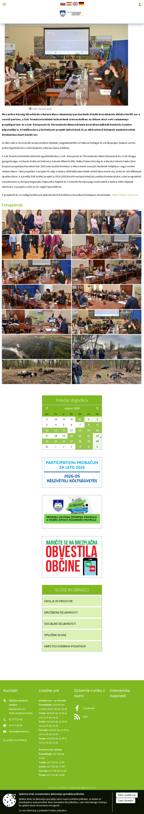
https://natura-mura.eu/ (125, 195)
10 (47, 430)
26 (63, 441)
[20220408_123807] (106, 347)
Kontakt (10, 690)
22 (88, 435)
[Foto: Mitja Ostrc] (37, 347)
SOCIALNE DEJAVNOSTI (60, 624)
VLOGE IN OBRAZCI (72, 590)
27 (71, 441)
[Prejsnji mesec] (46, 407)
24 (47, 441)
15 (88, 430)
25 (55, 441)
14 (80, 430)
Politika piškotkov (57, 810)
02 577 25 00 (15, 719)
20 (71, 435)
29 (88, 441)
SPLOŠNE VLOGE (55, 635)
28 (80, 441)
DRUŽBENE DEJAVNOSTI (61, 612)
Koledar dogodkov (72, 400)
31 (80, 419)
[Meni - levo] (4, 4)
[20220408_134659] (106, 372)
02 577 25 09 (15, 725)
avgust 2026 (72, 408)
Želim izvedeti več (127, 795)
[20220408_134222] (37, 372)
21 (80, 435)
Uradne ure (49, 690)
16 (97, 430)
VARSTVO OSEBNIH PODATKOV (65, 646)
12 (63, 430)
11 (55, 430)
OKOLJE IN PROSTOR (58, 601)
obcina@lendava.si (19, 731)
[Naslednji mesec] (97, 407)
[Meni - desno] (140, 4)
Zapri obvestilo (125, 800)
